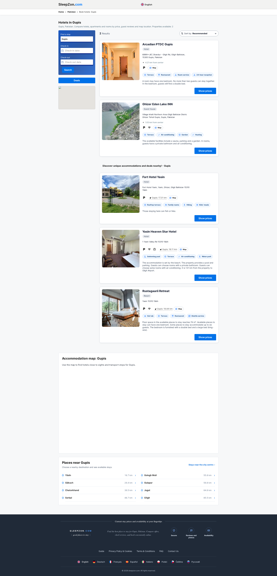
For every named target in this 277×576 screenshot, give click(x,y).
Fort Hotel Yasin (153, 177)
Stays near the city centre (202, 464)
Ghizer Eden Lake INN (157, 104)
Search (68, 69)
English (148, 4)
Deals (77, 80)
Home (61, 12)
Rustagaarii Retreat (156, 291)
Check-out (65, 57)
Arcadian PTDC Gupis (157, 44)
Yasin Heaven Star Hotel (159, 231)
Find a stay (65, 34)
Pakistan (72, 12)
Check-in (65, 46)
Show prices (205, 90)
